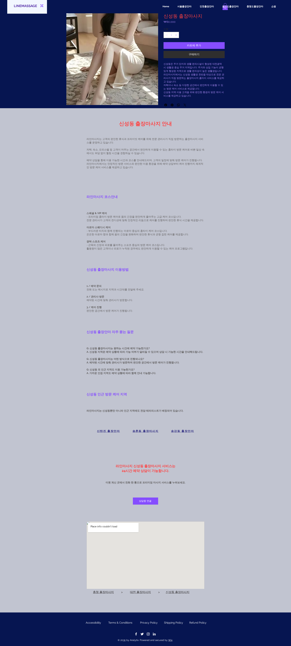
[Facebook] (136, 634)
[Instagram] (148, 634)
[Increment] (176, 35)
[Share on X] (185, 105)
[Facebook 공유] (166, 105)
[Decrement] (166, 35)
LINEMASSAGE (25, 6)
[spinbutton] (171, 35)
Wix (170, 640)
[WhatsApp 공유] (178, 105)
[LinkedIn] (154, 634)
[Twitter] (142, 634)
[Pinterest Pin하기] (172, 105)
